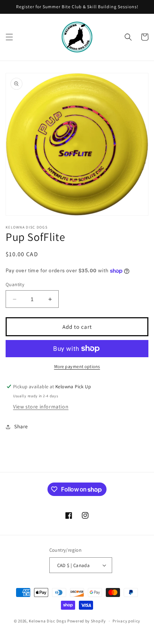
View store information (40, 406)
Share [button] (21, 426)
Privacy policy (126, 621)
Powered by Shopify (86, 621)
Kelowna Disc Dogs (47, 621)
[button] (9, 37)
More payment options (77, 366)
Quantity (15, 284)
